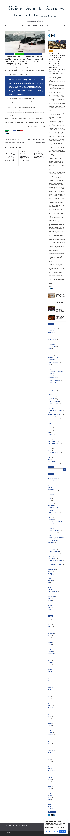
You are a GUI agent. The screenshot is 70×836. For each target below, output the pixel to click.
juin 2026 (49, 619)
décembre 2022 (50, 687)
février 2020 (50, 747)
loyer (49, 432)
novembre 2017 (51, 793)
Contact (46, 25)
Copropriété (50, 348)
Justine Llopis (13, 65)
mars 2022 (50, 701)
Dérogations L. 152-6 (51, 352)
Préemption (50, 448)
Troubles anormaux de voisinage (54, 463)
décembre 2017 (50, 792)
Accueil (23, 25)
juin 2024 (49, 656)
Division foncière (51, 353)
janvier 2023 (50, 685)
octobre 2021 (50, 710)
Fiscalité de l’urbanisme (53, 408)
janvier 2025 (50, 646)
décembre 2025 (50, 628)
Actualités (35, 25)
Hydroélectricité (52, 366)
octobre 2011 (50, 808)
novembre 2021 (51, 709)
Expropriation (50, 423)
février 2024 (50, 664)
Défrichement (51, 384)
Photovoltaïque (52, 373)
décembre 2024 (50, 647)
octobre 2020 (50, 732)
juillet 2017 (50, 797)
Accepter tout (62, 831)
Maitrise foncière (51, 434)
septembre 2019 (51, 756)
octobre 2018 (50, 774)
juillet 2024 (50, 655)
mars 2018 (50, 786)
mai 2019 (49, 761)
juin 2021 (49, 718)
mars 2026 (50, 622)
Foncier (49, 428)
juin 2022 (49, 696)
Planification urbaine (51, 446)
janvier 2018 (50, 790)
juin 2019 (49, 759)
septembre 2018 (51, 775)
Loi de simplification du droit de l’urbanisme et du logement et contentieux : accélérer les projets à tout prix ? (60, 309)
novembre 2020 (51, 730)
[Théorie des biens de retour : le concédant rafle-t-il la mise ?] (51, 318)
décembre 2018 (50, 770)
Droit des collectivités (52, 416)
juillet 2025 (50, 635)
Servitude (49, 459)
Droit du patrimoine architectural (54, 418)
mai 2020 (49, 741)
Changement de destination (54, 401)
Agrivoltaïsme (51, 360)
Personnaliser (48, 831)
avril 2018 (49, 784)
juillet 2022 (50, 694)
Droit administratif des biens (53, 357)
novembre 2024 (51, 649)
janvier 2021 (50, 727)
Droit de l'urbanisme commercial (55, 405)
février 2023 (50, 683)
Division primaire (51, 355)
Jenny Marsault (59, 71)
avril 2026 (49, 620)
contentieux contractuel (53, 340)
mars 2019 (50, 765)
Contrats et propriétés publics (53, 343)
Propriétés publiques (52, 346)
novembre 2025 (51, 629)
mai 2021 (49, 719)
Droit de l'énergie (51, 359)
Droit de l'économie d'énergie (54, 362)
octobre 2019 (50, 754)
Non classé (50, 437)
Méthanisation (51, 369)
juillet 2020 (50, 738)
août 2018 (50, 777)
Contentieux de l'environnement (54, 380)
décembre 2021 (50, 707)
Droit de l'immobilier (51, 392)
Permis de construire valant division (54, 443)
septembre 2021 (51, 712)
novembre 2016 (51, 806)
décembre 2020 (50, 729)
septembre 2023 (51, 673)
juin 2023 (49, 676)
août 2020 (50, 736)
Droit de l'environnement (19, 54)
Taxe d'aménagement (52, 461)
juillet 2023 (50, 674)
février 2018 (50, 788)
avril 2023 (49, 680)
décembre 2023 (50, 667)
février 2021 (50, 725)
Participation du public (53, 390)
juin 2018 (49, 781)
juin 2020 (49, 739)
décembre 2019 (50, 750)
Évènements (50, 421)
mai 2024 (49, 658)
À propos (41, 25)
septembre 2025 (51, 633)
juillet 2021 (50, 716)
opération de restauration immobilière (56, 410)
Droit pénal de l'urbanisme (53, 406)
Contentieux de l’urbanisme (9, 54)
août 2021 (50, 714)
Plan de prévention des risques (53, 445)
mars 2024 (50, 662)
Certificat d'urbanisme (53, 399)
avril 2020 (49, 743)
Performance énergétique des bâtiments (56, 371)
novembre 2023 (51, 669)
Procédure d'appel (52, 424)
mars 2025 (50, 642)
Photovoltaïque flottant (53, 375)
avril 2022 (49, 700)
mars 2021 (50, 723)
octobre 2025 (50, 631)
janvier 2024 (50, 665)
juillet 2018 (50, 779)
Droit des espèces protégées (37, 54)
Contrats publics (52, 344)
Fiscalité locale (50, 427)
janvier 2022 (50, 705)
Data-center (51, 394)
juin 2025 (49, 637)
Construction (50, 337)
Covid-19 (49, 350)
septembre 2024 (51, 653)
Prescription (50, 450)
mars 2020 (50, 745)
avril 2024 (49, 660)
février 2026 (50, 624)
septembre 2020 (51, 734)
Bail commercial (51, 330)
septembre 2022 (51, 692)
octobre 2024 (50, 651)
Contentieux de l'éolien (53, 382)
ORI (49, 412)
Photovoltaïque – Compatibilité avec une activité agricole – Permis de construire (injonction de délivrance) (36, 141)
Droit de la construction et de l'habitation (55, 414)
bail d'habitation (51, 332)
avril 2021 (49, 721)
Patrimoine (50, 439)
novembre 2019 (51, 752)
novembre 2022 (51, 689)
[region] (56, 826)
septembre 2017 (51, 795)
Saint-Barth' (50, 457)
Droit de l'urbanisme (28, 54)
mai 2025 (49, 638)
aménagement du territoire (53, 328)
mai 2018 (49, 783)
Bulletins (29, 25)
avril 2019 (49, 763)
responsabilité (50, 455)
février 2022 (50, 703)
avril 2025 (49, 640)
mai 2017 (49, 801)
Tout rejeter (56, 831)
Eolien (50, 364)
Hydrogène (51, 367)
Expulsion (50, 435)
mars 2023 (50, 682)
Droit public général (51, 419)
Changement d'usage (51, 335)
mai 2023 (49, 678)
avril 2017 (49, 802)
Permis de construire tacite (52, 441)
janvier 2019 (50, 768)
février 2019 (50, 766)
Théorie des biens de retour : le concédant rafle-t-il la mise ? (60, 317)
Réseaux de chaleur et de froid (53, 454)
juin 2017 (49, 799)
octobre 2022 (50, 691)
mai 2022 (49, 698)
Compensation (51, 378)
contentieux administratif (52, 339)
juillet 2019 (50, 757)
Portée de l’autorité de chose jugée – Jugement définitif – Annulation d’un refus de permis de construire (39, 155)
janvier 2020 (50, 748)
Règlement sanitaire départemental (54, 452)
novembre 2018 (51, 772)
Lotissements (50, 430)
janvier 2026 (50, 626)
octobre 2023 (50, 671)
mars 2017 (50, 804)
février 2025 (50, 644)
